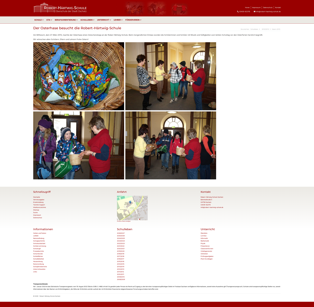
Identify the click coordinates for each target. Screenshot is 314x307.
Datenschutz (268, 7)
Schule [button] (38, 20)
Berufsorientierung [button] (65, 20)
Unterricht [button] (103, 20)
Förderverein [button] (132, 20)
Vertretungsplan (38, 200)
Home (247, 7)
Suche (35, 212)
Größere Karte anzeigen (124, 221)
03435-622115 (206, 205)
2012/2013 (265, 29)
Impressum (256, 7)
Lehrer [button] (117, 20)
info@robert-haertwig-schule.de (268, 11)
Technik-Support (39, 205)
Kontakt (278, 7)
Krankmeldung (38, 202)
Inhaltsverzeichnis (39, 207)
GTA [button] (48, 20)
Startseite (36, 197)
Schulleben (86, 20)
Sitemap (36, 210)
